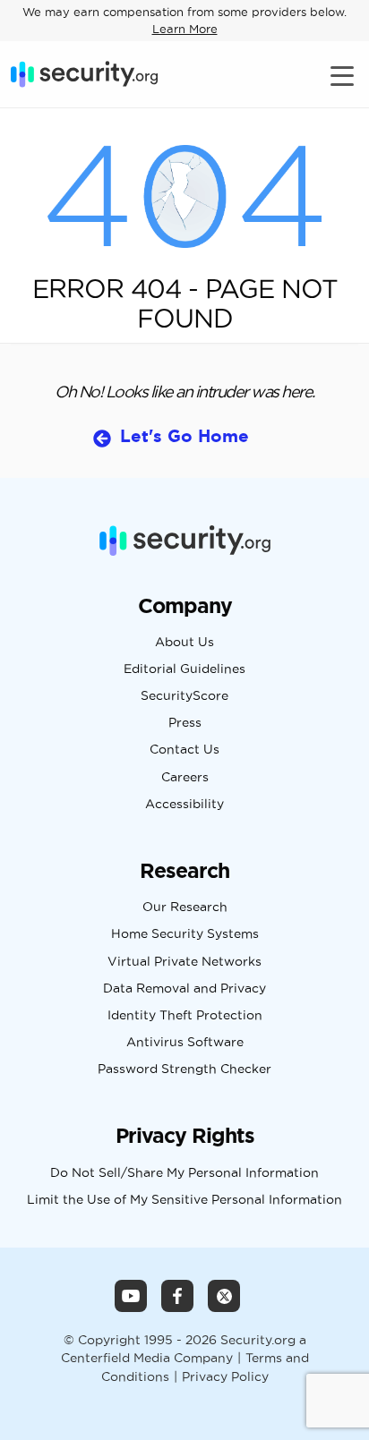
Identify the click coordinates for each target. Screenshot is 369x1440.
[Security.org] (84, 74)
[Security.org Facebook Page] (177, 1296)
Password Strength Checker (184, 1069)
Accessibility (184, 804)
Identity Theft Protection (184, 1016)
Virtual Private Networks (184, 962)
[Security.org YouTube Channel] (131, 1296)
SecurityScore (184, 696)
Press (185, 723)
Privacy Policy (225, 1377)
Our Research (184, 907)
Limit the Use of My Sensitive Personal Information (184, 1200)
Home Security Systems (185, 934)
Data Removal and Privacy (184, 989)
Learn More (185, 28)
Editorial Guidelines (184, 669)
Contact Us (184, 750)
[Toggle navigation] (344, 74)
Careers (185, 777)
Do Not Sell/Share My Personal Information (184, 1173)
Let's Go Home (184, 436)
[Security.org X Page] (224, 1296)
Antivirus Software (185, 1042)
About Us (184, 642)
